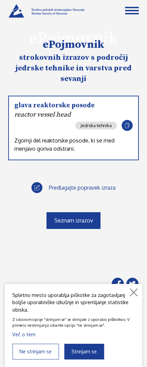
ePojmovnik (73, 45)
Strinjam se (84, 351)
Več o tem (24, 334)
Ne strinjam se (35, 351)
